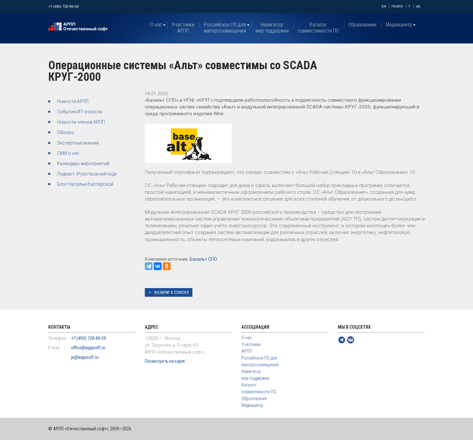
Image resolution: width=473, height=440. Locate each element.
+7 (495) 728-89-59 (63, 6)
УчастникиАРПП (183, 28)
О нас (156, 25)
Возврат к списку (171, 292)
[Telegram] (149, 266)
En (384, 6)
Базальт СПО (203, 259)
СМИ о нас (68, 153)
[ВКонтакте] (158, 266)
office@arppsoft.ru (88, 348)
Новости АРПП (72, 101)
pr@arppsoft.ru (84, 357)
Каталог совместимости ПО (318, 28)
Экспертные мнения (78, 142)
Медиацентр (399, 25)
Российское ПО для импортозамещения (225, 28)
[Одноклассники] (167, 266)
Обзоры (65, 132)
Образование (362, 25)
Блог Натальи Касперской (85, 184)
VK (418, 6)
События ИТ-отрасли (79, 111)
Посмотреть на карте (165, 361)
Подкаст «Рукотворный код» (87, 173)
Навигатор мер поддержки (272, 28)
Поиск (397, 6)
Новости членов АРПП (81, 122)
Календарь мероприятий (83, 163)
